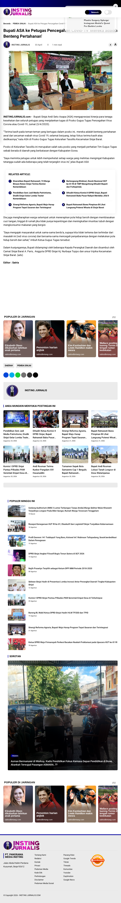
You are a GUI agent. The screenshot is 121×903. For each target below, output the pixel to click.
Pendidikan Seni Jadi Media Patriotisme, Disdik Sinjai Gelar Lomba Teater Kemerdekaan (32, 196)
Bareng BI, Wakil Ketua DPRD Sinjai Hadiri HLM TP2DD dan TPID (58, 613)
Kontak (37, 862)
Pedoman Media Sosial (44, 883)
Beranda (6, 23)
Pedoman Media (41, 869)
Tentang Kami (40, 855)
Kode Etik (38, 873)
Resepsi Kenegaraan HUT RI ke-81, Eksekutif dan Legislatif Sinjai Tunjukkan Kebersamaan (70, 524)
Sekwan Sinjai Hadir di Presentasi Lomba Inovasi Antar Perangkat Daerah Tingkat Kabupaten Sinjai (72, 583)
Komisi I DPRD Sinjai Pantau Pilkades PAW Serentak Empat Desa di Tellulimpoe (15, 470)
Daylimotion (68, 876)
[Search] (117, 3)
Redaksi (38, 858)
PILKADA (15, 756)
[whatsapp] (17, 375)
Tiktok (66, 862)
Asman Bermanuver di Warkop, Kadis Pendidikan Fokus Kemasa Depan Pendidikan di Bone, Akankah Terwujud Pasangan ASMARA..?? (61, 763)
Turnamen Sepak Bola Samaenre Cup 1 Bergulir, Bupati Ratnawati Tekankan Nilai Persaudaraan (74, 470)
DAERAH (9, 365)
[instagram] (13, 3)
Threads (66, 865)
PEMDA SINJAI (19, 23)
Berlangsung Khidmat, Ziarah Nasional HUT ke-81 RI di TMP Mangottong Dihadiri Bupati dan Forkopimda (87, 184)
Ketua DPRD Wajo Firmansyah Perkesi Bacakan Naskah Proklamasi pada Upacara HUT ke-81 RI (72, 642)
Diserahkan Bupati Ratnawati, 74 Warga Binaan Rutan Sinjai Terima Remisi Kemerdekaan (31, 184)
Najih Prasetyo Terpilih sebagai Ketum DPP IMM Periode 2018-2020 (60, 568)
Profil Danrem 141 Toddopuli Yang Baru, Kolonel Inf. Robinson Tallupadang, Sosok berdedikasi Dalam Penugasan (72, 539)
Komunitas (67, 869)
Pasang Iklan (68, 855)
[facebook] (5, 3)
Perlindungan (40, 876)
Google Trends (69, 858)
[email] (29, 375)
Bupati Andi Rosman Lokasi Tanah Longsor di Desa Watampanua (103, 469)
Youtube (66, 873)
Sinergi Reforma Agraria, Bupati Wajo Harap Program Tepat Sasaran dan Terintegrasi (33, 206)
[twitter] (9, 3)
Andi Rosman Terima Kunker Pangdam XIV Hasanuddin (43, 469)
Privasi (37, 865)
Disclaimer (39, 880)
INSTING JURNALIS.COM (29, 895)
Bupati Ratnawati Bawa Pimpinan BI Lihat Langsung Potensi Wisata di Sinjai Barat (85, 206)
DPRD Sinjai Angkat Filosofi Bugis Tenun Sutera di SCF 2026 (56, 553)
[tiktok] (22, 3)
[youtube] (18, 3)
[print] (23, 375)
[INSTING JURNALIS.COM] (17, 14)
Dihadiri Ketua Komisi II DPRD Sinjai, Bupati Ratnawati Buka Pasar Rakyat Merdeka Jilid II (87, 194)
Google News (69, 880)
